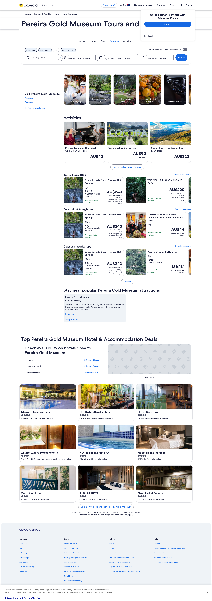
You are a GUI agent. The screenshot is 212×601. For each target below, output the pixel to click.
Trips (171, 5)
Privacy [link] (111, 544)
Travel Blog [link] (68, 576)
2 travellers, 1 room (156, 58)
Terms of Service (32, 598)
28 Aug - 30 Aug (91, 372)
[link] (168, 36)
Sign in (189, 5)
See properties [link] (72, 319)
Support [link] (157, 544)
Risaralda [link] (47, 14)
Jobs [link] (21, 548)
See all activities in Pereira (127, 167)
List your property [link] (26, 553)
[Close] (207, 593)
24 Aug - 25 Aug (91, 366)
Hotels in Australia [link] (71, 548)
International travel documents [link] (166, 562)
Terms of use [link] (114, 553)
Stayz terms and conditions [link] (119, 562)
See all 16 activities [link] (183, 209)
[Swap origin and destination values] (60, 57)
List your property (143, 5)
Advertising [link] (23, 562)
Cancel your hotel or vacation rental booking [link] (171, 548)
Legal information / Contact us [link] (120, 567)
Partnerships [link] (24, 557)
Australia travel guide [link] (72, 544)
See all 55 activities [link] (182, 174)
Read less (69, 314)
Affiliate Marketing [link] (26, 567)
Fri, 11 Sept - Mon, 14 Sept (117, 58)
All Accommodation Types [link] (74, 571)
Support (161, 5)
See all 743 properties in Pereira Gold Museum (106, 506)
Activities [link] (29, 98)
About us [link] (23, 544)
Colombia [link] (37, 14)
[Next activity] (190, 89)
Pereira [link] (56, 14)
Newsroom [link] (23, 571)
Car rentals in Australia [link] (72, 567)
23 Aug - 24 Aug (91, 360)
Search (181, 57)
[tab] (82, 41)
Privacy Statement (14, 598)
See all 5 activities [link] (183, 246)
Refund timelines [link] (160, 553)
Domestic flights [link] (70, 562)
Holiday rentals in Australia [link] (74, 553)
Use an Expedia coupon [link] (163, 557)
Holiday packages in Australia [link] (75, 557)
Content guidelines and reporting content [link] (125, 571)
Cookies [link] (112, 548)
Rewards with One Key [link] (73, 580)
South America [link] (25, 14)
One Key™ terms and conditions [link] (121, 557)
